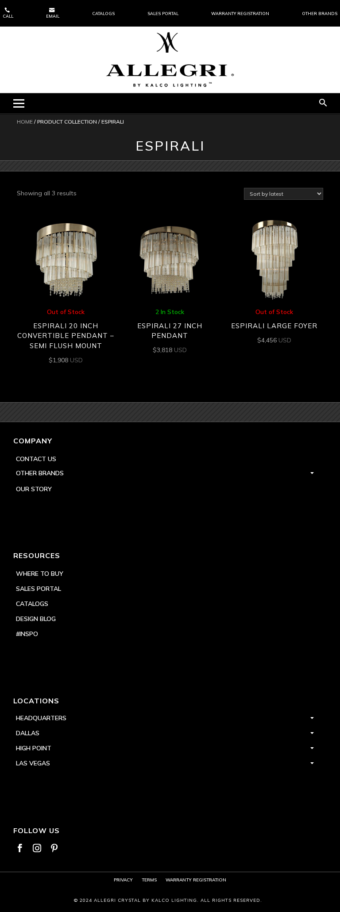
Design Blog (36, 619)
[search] (323, 103)
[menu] (19, 103)
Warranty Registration (240, 13)
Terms (149, 880)
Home (25, 121)
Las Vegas (33, 763)
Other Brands (319, 13)
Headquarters (41, 718)
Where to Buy (39, 574)
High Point (33, 748)
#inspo (27, 634)
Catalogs (103, 13)
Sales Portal (162, 13)
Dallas (27, 733)
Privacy (123, 880)
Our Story (34, 489)
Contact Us (36, 459)
